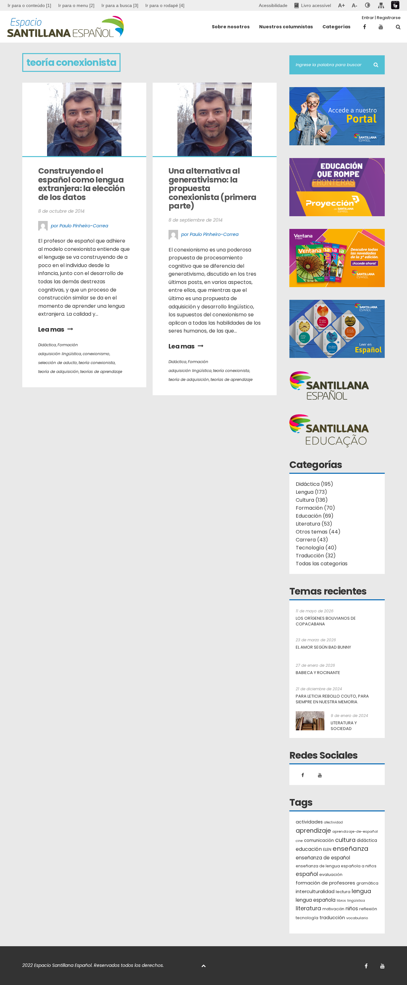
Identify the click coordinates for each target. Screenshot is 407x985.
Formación (68, 345)
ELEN (327, 849)
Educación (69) (315, 516)
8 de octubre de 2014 (61, 211)
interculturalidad (315, 891)
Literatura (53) (314, 523)
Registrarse (389, 18)
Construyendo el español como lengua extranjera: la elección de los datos (82, 184)
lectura (343, 891)
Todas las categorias (322, 563)
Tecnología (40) (316, 547)
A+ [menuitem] (341, 5)
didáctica (367, 840)
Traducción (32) (316, 555)
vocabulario (357, 917)
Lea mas (51, 329)
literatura (308, 908)
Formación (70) (315, 508)
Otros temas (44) (318, 531)
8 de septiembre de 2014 (196, 220)
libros (341, 900)
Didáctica (47, 345)
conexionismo (96, 353)
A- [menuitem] (354, 5)
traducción (332, 917)
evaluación (330, 874)
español (307, 874)
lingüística (356, 900)
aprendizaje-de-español (355, 831)
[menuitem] (76, 5)
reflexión (368, 909)
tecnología (307, 917)
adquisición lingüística (59, 353)
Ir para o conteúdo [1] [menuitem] (29, 5)
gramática (367, 883)
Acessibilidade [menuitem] (273, 5)
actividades (309, 822)
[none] (367, 5)
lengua (361, 891)
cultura (345, 840)
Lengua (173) (311, 492)
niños (352, 908)
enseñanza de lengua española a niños (336, 866)
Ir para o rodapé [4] (164, 5)
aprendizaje (313, 831)
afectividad (333, 822)
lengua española (315, 900)
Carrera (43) (312, 539)
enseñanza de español (323, 857)
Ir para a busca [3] (119, 5)
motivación (333, 909)
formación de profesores (325, 882)
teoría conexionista (97, 362)
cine (299, 840)
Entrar (368, 18)
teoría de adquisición (58, 371)
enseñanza (351, 849)
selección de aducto (57, 362)
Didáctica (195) (314, 484)
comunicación (319, 840)
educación (309, 849)
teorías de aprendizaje (101, 371)
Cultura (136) (312, 500)
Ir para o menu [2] (76, 5)
